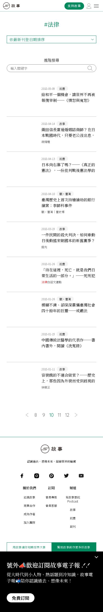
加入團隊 (29, 522)
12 (67, 415)
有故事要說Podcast (73, 499)
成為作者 (29, 514)
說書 (73, 518)
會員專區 (51, 497)
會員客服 (51, 505)
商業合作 (29, 505)
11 (59, 415)
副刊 (73, 526)
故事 (73, 510)
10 (51, 415)
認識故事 (29, 497)
